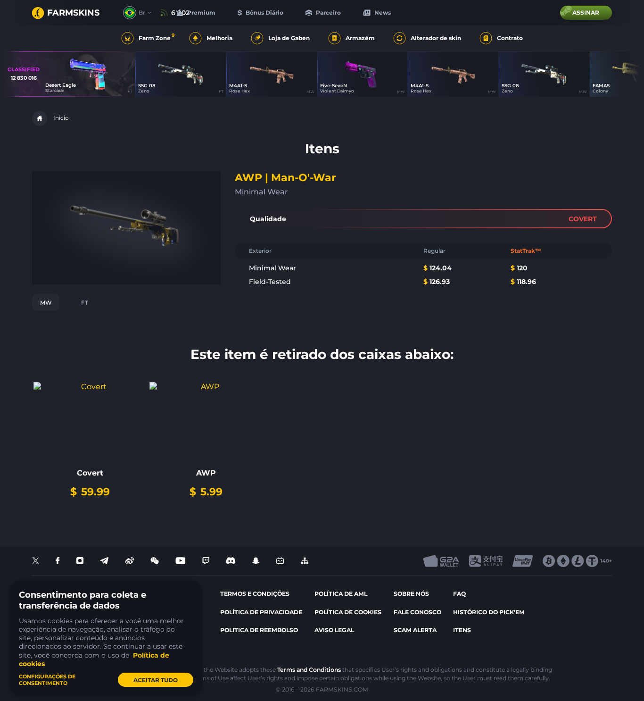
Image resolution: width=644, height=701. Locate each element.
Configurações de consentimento (47, 679)
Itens (462, 630)
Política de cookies (347, 612)
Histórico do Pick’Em (489, 612)
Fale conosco (417, 612)
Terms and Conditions (309, 669)
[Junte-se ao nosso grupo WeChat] (154, 561)
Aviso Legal (334, 630)
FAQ (459, 593)
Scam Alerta (415, 630)
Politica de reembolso (259, 630)
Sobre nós (411, 593)
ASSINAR (585, 12)
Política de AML (340, 593)
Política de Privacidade (261, 612)
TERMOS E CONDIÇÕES (254, 593)
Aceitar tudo (155, 680)
